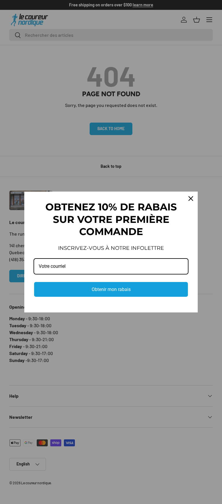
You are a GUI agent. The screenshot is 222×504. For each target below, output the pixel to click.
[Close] (191, 198)
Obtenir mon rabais (111, 289)
